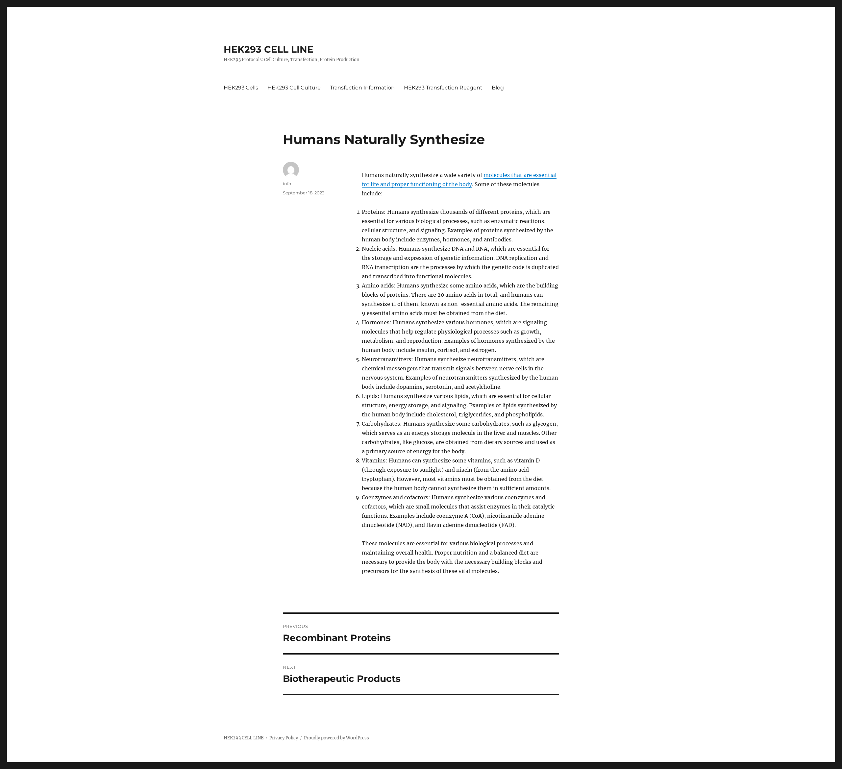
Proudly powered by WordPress (336, 738)
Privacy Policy (283, 738)
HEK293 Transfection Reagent (443, 88)
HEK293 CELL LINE (268, 49)
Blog (498, 88)
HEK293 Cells (241, 88)
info (287, 183)
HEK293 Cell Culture (294, 88)
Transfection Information (362, 88)
